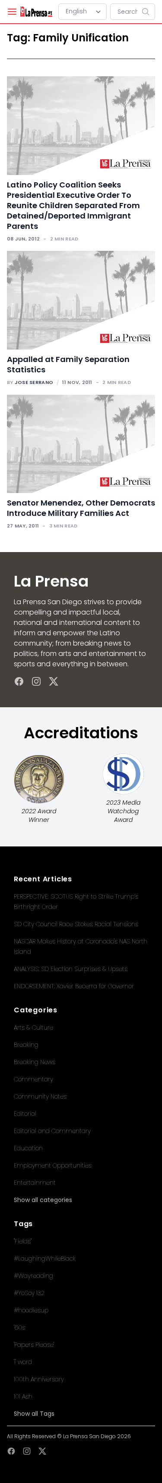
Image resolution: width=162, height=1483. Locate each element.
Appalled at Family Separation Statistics (68, 364)
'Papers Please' (34, 1344)
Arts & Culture (33, 1027)
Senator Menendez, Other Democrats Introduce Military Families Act (81, 507)
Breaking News (34, 1062)
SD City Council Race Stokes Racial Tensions (76, 924)
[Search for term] (148, 11)
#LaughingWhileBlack (45, 1258)
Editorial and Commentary (52, 1131)
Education (28, 1148)
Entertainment (35, 1182)
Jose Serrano (34, 382)
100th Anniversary (39, 1379)
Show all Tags (34, 1413)
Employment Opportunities (53, 1165)
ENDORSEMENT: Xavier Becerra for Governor (74, 986)
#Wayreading (33, 1275)
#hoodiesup (31, 1310)
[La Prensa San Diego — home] (36, 11)
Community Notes (40, 1096)
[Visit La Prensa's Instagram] (36, 681)
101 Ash (23, 1396)
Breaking (26, 1044)
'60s (19, 1327)
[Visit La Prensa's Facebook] (19, 681)
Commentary (33, 1079)
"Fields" (23, 1241)
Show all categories (43, 1200)
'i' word (23, 1362)
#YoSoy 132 (29, 1293)
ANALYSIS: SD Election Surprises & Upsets (70, 969)
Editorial (25, 1113)
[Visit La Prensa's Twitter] (53, 681)
